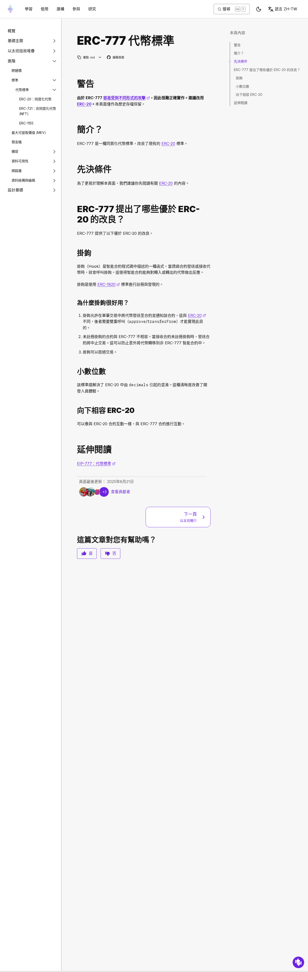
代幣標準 (22, 90)
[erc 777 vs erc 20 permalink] (75, 214)
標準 (15, 80)
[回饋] (298, 962)
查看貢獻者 (120, 491)
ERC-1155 (26, 123)
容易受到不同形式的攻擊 (126, 97)
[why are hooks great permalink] (75, 303)
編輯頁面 (115, 58)
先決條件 (240, 61)
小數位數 (242, 86)
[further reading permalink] (75, 449)
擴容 (15, 151)
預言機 (17, 142)
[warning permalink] (75, 84)
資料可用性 (20, 161)
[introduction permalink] (75, 129)
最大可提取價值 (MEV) (29, 132)
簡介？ (239, 53)
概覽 (11, 30)
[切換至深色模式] (259, 9)
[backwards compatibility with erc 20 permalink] (75, 410)
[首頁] (10, 9)
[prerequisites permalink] (75, 169)
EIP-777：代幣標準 (96, 463)
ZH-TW (286, 9)
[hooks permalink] (75, 253)
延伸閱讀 (240, 103)
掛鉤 (239, 78)
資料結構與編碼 (23, 180)
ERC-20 (84, 104)
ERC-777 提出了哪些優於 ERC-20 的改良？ (267, 70)
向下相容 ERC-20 (249, 94)
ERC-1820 (108, 284)
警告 (237, 45)
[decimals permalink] (75, 371)
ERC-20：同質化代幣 (35, 99)
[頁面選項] (100, 57)
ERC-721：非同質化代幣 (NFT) (37, 111)
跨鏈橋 (17, 70)
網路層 (17, 171)
